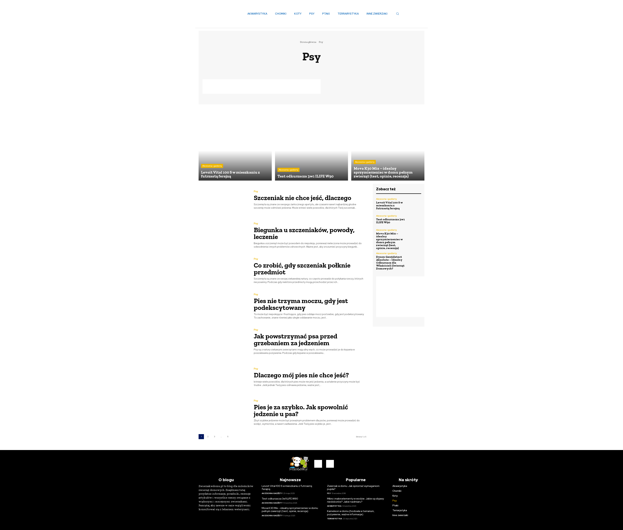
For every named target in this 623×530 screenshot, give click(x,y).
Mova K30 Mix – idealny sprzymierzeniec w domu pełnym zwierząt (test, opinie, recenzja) (389, 241)
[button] (397, 13)
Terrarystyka (334, 518)
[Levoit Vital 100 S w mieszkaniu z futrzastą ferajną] (235, 144)
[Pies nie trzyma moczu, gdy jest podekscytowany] (224, 306)
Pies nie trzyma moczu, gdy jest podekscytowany (301, 304)
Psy (256, 191)
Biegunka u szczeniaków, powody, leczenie (304, 233)
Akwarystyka (314, 67)
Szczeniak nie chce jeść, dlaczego (302, 198)
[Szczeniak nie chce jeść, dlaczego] (224, 200)
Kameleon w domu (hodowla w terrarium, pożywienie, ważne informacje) (350, 512)
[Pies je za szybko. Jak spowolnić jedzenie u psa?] (224, 412)
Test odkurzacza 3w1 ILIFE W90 (390, 221)
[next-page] (234, 436)
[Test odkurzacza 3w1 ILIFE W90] (311, 144)
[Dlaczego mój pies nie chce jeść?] (224, 377)
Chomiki (334, 67)
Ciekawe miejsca (354, 67)
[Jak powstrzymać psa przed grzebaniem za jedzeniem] (224, 342)
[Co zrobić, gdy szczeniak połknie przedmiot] (224, 271)
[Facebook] (318, 464)
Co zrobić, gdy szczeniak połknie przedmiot (302, 268)
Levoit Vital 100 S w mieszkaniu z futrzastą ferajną (389, 205)
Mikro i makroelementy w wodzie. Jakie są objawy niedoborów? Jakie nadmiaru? (355, 500)
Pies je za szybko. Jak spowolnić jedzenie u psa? (301, 410)
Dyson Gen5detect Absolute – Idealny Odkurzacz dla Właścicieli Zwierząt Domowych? (390, 262)
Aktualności (293, 67)
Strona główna (308, 42)
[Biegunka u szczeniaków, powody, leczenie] (224, 235)
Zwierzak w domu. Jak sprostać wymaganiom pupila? (353, 487)
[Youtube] (330, 464)
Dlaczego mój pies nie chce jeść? (301, 375)
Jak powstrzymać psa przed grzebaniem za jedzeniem (295, 339)
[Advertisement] (261, 86)
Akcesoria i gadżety (268, 67)
